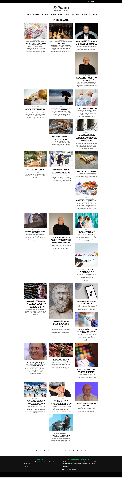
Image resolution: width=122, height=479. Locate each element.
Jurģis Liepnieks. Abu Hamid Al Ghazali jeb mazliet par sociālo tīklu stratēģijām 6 (86, 43)
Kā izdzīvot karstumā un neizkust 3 (35, 170)
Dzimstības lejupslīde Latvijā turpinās (35, 231)
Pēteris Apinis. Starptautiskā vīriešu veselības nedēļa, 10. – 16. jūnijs (86, 79)
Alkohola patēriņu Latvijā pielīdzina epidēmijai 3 (61, 360)
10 (65, 450)
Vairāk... (29, 463)
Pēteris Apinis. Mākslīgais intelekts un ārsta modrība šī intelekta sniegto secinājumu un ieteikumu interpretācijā (35, 305)
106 (85, 450)
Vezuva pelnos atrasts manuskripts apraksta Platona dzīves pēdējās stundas (61, 324)
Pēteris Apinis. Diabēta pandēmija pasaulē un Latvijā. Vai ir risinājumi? (86, 200)
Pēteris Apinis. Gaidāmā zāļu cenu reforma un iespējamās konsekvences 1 (36, 43)
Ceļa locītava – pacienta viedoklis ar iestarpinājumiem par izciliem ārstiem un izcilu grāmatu (61, 402)
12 (73, 450)
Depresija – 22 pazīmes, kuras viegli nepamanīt (61, 108)
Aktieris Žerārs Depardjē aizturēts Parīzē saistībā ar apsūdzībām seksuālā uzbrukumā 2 (35, 365)
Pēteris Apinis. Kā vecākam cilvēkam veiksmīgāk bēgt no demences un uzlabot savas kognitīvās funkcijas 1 (61, 240)
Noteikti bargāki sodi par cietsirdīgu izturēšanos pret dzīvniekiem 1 (35, 109)
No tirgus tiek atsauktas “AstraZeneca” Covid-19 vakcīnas (86, 271)
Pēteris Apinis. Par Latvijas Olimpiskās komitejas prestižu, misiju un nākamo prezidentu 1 (35, 402)
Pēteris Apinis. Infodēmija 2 (86, 108)
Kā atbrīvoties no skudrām (86, 171)
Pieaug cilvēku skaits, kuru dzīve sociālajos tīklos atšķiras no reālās (86, 371)
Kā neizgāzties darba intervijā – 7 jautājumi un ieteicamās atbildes (61, 435)
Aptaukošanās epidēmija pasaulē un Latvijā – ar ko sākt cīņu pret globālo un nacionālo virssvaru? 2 (61, 172)
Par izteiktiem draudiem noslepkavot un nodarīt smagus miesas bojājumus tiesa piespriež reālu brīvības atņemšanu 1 (86, 137)
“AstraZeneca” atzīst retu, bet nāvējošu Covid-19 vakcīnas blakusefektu (86, 331)
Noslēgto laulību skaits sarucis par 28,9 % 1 (86, 231)
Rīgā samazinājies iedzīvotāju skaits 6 (61, 42)
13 (77, 450)
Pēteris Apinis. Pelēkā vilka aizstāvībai (86, 404)
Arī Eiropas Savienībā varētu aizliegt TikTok (86, 302)
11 (69, 450)
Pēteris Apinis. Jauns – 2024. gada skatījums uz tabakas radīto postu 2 (61, 138)
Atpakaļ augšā (93, 474)
